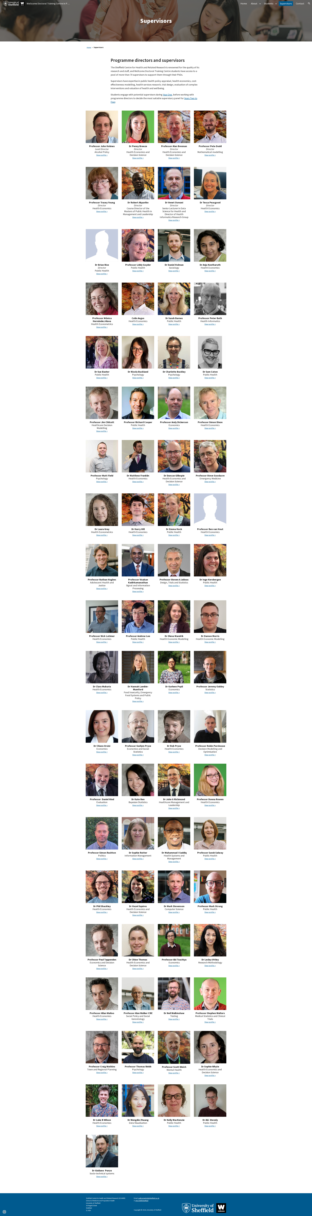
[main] (156, 21)
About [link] (254, 3)
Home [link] (243, 3)
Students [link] (268, 3)
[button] (309, 3)
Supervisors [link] (286, 3)
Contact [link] (300, 3)
